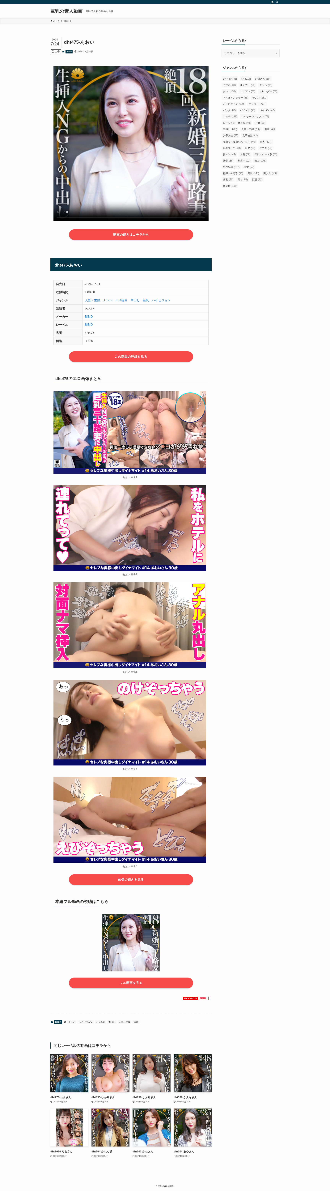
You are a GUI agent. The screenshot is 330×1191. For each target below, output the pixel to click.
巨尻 (250, 148)
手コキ (266, 148)
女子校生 (250, 135)
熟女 (260, 160)
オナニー (247, 85)
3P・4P (230, 78)
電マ (243, 179)
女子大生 (230, 135)
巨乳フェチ (232, 148)
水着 (245, 154)
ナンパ (107, 300)
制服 (270, 129)
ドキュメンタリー (235, 97)
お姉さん (262, 78)
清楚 (228, 160)
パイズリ (247, 110)
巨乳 (146, 300)
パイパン (267, 110)
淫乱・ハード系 (266, 154)
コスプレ (247, 91)
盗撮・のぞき (233, 173)
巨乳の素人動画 (66, 11)
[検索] (277, 2)
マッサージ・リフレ (255, 116)
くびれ (229, 85)
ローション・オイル (237, 122)
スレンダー (268, 91)
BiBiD (69, 51)
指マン (229, 154)
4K (246, 78)
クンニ (229, 91)
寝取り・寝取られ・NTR (239, 141)
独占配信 (231, 167)
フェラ (230, 116)
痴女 (249, 167)
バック (229, 110)
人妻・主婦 (92, 300)
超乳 (228, 179)
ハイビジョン (161, 300)
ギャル (266, 85)
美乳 (253, 173)
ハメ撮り (121, 300)
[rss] (272, 2)
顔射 (257, 179)
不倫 (260, 122)
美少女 (270, 173)
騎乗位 (230, 185)
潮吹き (244, 160)
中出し (135, 300)
